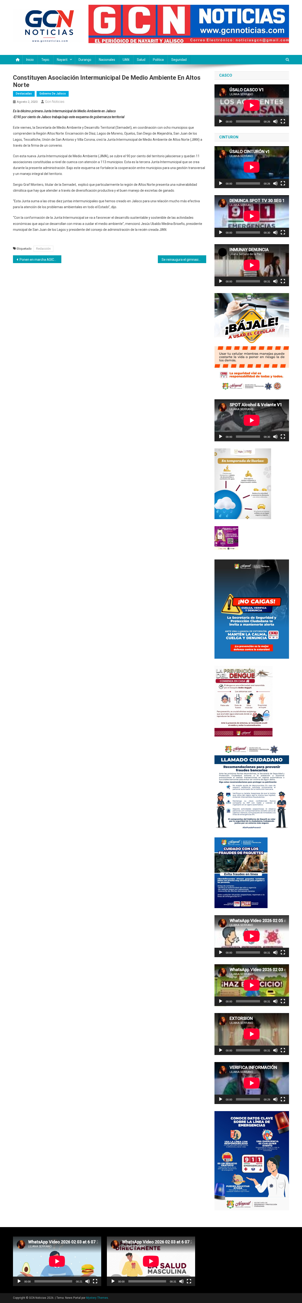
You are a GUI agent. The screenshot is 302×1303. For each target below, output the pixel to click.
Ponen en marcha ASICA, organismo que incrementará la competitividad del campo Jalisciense (40, 259)
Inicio (30, 60)
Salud (141, 60)
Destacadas (24, 93)
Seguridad (179, 60)
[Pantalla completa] (283, 121)
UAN (126, 60)
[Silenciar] (275, 121)
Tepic (45, 60)
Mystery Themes (97, 1297)
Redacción (43, 248)
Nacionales (107, 60)
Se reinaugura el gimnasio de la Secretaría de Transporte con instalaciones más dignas (184, 259)
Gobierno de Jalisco (52, 93)
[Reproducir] (220, 121)
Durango (85, 60)
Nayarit (62, 60)
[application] (251, 105)
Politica (158, 60)
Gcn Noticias (54, 101)
